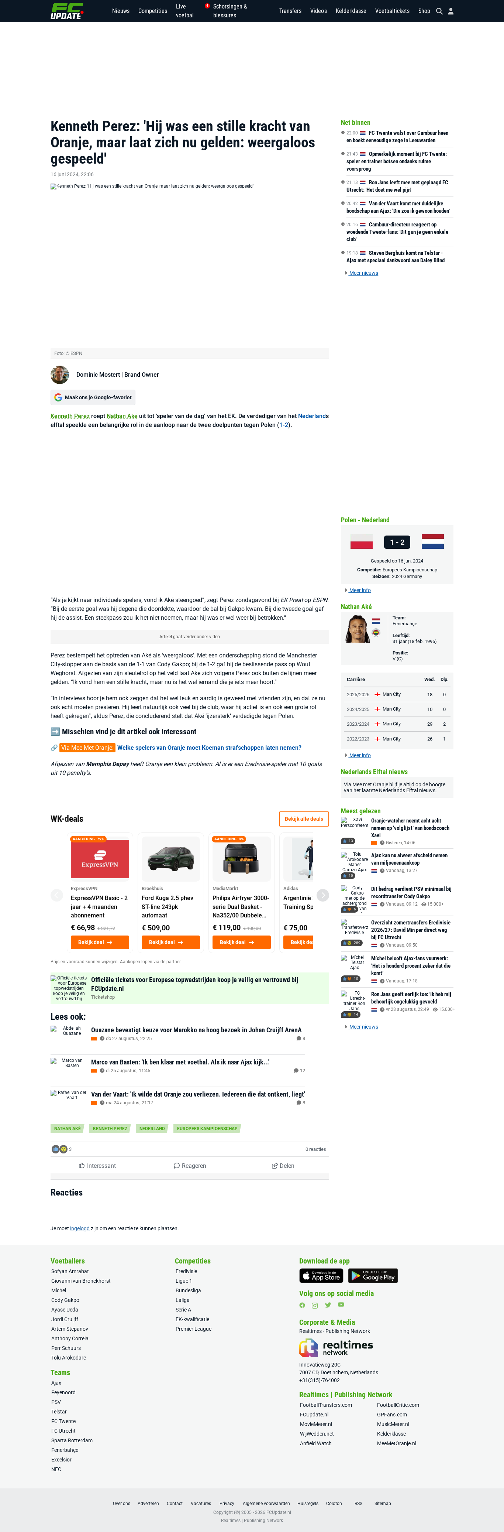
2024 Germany (407, 576)
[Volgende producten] (323, 895)
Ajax (56, 1383)
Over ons (121, 1503)
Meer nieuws (363, 273)
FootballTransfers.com (326, 1405)
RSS (358, 1503)
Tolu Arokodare (68, 1358)
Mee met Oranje (370, 784)
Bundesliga (188, 1290)
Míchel (58, 1290)
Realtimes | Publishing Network (252, 1520)
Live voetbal (190, 11)
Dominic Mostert (98, 374)
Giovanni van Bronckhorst (81, 1281)
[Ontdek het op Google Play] (373, 1275)
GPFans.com (392, 1415)
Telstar (59, 1412)
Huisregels (307, 1503)
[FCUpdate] (67, 11)
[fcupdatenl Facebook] (302, 1305)
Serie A (183, 1310)
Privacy (227, 1503)
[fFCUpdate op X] (328, 1305)
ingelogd (80, 1228)
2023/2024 (358, 724)
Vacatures (201, 1503)
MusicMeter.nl (393, 1424)
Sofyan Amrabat (70, 1271)
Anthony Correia (70, 1338)
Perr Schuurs (66, 1348)
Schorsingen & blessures (230, 11)
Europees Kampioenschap (207, 1128)
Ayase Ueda (64, 1310)
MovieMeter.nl (316, 1424)
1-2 (283, 424)
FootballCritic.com (398, 1405)
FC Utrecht (63, 1431)
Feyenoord (63, 1392)
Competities (152, 10)
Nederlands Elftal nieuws (407, 790)
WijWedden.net (317, 1434)
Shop (424, 10)
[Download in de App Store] (321, 1275)
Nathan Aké (122, 416)
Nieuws (121, 10)
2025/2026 (358, 694)
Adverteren (148, 1503)
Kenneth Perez (70, 416)
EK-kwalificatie (192, 1319)
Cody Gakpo (65, 1300)
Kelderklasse (351, 10)
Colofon (334, 1503)
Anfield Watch (316, 1443)
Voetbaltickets (392, 10)
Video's (318, 10)
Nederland (312, 416)
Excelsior (61, 1460)
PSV (56, 1402)
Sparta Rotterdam (72, 1440)
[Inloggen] (448, 11)
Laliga (183, 1300)
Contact (175, 1503)
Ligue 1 (184, 1281)
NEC (56, 1469)
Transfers (290, 10)
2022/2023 (358, 739)
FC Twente (63, 1421)
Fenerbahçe (405, 623)
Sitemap (382, 1503)
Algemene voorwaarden (266, 1503)
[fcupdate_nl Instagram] (315, 1305)
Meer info (359, 590)
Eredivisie (186, 1271)
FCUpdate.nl (314, 1415)
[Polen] (361, 542)
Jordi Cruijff (64, 1319)
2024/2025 (358, 709)
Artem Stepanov (69, 1329)
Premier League (193, 1329)
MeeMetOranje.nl (396, 1443)
